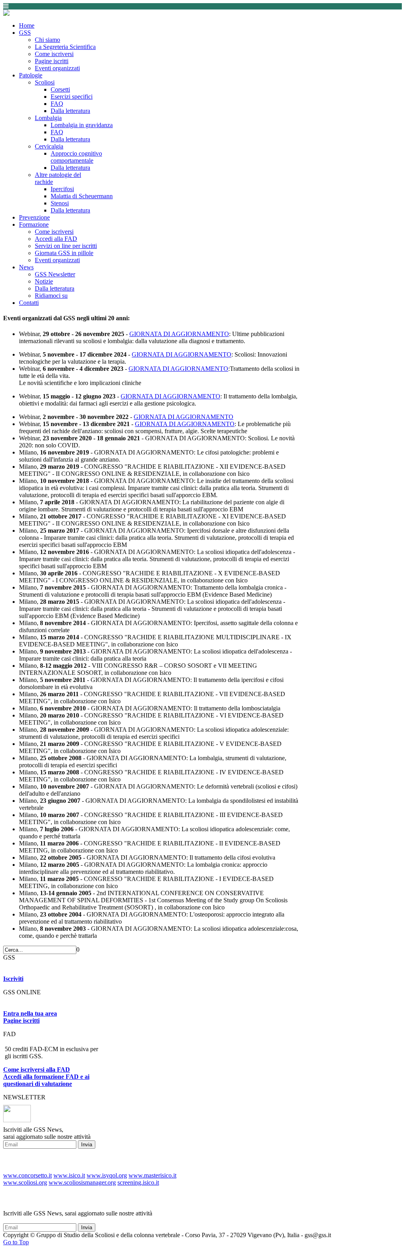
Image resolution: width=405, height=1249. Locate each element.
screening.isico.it (138, 1182)
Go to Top (16, 1242)
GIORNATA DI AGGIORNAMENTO (179, 334)
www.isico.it (69, 1175)
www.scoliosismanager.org (82, 1182)
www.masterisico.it (152, 1175)
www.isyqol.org (107, 1175)
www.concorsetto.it (27, 1175)
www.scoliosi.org (25, 1182)
